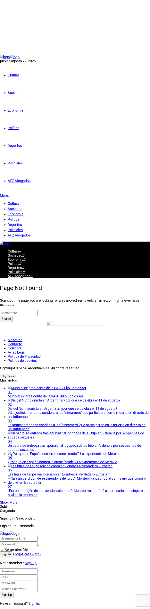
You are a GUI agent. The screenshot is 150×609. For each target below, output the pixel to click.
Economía (17, 259)
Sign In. (34, 603)
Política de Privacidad (24, 356)
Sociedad (16, 255)
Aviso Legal (16, 352)
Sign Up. (31, 563)
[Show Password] (39, 545)
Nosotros (15, 340)
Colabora (14, 348)
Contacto (15, 344)
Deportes (16, 268)
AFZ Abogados (20, 276)
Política (14, 264)
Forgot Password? (27, 554)
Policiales (16, 272)
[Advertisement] (75, 27)
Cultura (14, 251)
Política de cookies (22, 360)
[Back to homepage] (10, 533)
